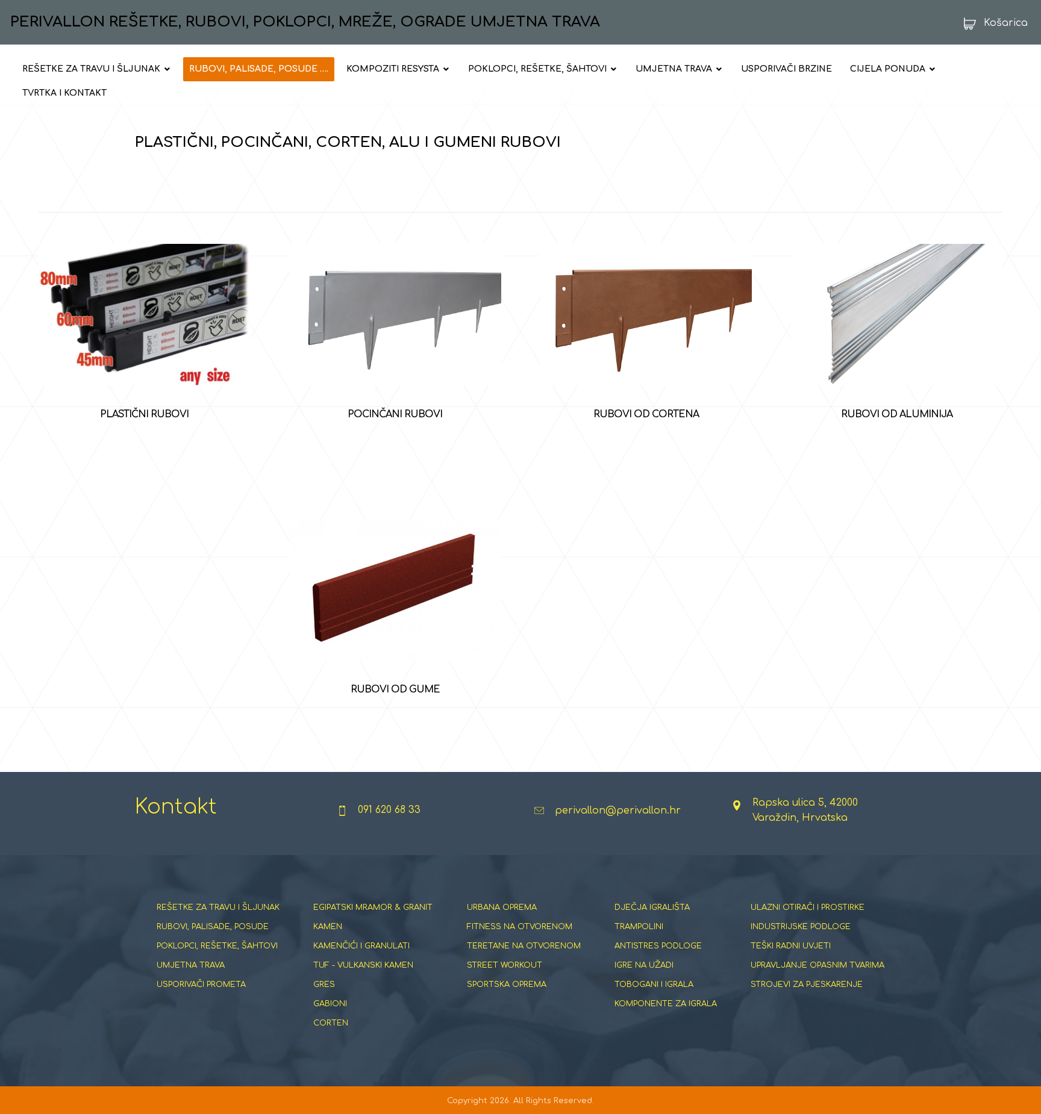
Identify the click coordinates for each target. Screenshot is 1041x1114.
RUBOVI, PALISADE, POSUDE (213, 927)
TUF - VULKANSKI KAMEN (363, 965)
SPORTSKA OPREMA (506, 984)
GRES (324, 984)
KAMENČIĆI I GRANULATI (361, 946)
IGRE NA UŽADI (644, 965)
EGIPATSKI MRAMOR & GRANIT (373, 907)
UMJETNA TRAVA (191, 965)
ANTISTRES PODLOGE (658, 946)
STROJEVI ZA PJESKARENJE (807, 984)
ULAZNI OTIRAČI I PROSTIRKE (807, 907)
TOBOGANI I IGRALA (653, 984)
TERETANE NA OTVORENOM (524, 946)
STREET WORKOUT (504, 965)
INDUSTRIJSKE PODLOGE (801, 927)
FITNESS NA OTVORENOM (519, 927)
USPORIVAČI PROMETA (201, 984)
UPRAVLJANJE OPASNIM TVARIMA (817, 965)
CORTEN (330, 1023)
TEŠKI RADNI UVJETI (791, 946)
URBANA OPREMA (502, 907)
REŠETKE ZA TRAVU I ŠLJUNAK (218, 907)
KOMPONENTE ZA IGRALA (665, 1004)
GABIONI (330, 1004)
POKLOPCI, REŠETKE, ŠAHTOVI (217, 946)
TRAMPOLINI (638, 927)
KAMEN (327, 927)
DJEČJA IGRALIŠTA (652, 907)
